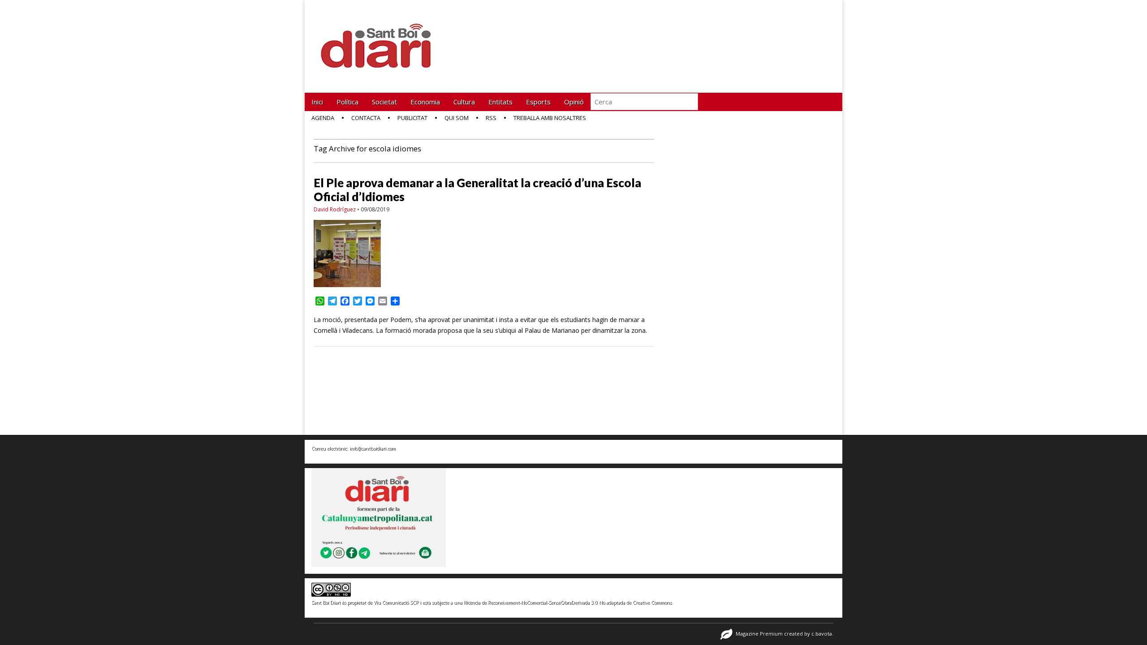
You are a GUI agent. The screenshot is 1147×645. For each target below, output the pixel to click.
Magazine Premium (759, 633)
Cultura (464, 101)
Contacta (365, 118)
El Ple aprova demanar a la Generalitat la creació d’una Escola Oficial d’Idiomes (477, 190)
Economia (425, 101)
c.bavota (821, 633)
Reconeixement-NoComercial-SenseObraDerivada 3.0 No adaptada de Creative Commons (580, 602)
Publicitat (412, 118)
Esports (538, 101)
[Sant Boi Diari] (381, 39)
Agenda (322, 118)
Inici (317, 101)
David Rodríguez (335, 209)
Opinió (574, 101)
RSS (491, 118)
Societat (384, 101)
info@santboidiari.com (372, 448)
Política (347, 101)
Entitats (500, 101)
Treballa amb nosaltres (549, 118)
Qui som (456, 118)
